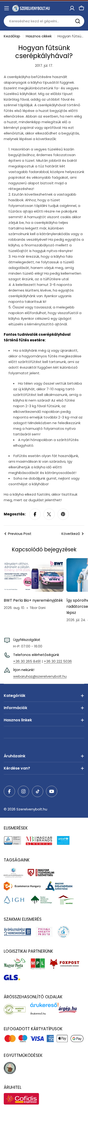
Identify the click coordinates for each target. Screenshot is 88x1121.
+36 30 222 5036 (58, 661)
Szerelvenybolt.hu (31, 809)
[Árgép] (70, 1009)
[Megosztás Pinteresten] (63, 514)
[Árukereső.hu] (17, 1009)
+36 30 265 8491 (27, 661)
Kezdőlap (12, 36)
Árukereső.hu (38, 1013)
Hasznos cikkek (39, 36)
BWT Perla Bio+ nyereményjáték (33, 600)
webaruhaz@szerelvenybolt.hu (40, 676)
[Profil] (72, 8)
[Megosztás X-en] (49, 514)
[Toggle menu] (6, 8)
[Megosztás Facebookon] (35, 514)
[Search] (77, 21)
